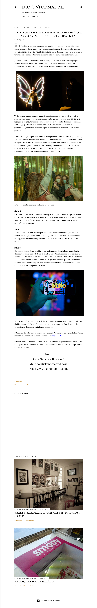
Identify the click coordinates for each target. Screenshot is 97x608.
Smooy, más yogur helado (34, 581)
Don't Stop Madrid (43, 7)
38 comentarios (29, 586)
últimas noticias (35, 385)
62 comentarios (29, 520)
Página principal (31, 17)
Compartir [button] (18, 381)
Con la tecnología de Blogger (50, 601)
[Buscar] (81, 6)
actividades (25, 385)
